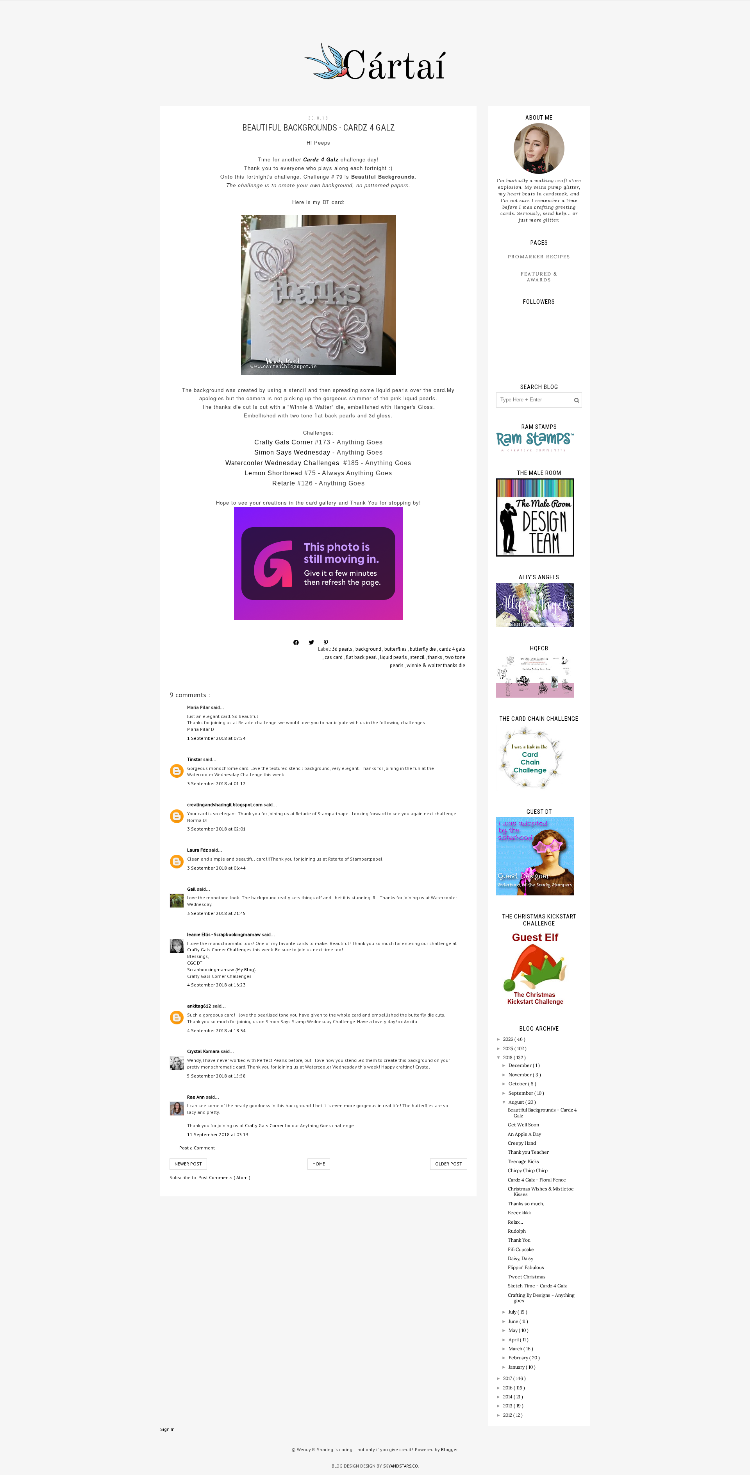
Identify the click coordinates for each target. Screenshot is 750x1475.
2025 (508, 1048)
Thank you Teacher (528, 1152)
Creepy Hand (522, 1143)
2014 (508, 1397)
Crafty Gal (270, 442)
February (519, 1357)
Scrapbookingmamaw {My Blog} (221, 969)
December (521, 1065)
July (513, 1312)
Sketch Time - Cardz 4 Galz (537, 1286)
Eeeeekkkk (519, 1212)
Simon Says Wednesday (292, 452)
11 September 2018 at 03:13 (217, 1134)
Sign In (167, 1429)
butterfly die (423, 649)
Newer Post (188, 1164)
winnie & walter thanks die (436, 665)
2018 (508, 1057)
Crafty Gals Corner (264, 1125)
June (514, 1321)
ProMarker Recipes (539, 257)
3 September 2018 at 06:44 (216, 868)
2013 (508, 1406)
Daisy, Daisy (520, 1258)
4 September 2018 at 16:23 (216, 985)
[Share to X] (311, 642)
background (368, 649)
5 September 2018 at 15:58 (216, 1076)
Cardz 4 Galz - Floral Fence (537, 1180)
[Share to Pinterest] (326, 642)
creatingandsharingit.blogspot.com (225, 804)
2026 (508, 1039)
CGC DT (194, 963)
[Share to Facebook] (296, 642)
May (514, 1330)
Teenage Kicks (523, 1161)
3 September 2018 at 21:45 (216, 913)
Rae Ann (196, 1097)
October (518, 1084)
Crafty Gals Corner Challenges (219, 949)
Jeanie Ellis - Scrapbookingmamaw (224, 934)
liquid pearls (394, 657)
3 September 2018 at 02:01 (216, 829)
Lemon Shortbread (273, 472)
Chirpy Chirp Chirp (528, 1170)
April (514, 1340)
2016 (508, 1388)
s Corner (299, 442)
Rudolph (517, 1231)
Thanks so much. (526, 1203)
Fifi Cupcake (521, 1249)
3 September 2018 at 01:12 (216, 783)
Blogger (449, 1449)
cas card (334, 657)
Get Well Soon (523, 1125)
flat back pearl (362, 657)
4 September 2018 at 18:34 (216, 1030)
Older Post (448, 1164)
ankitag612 (199, 1006)
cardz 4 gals (452, 649)
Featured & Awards (539, 276)
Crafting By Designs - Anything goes (541, 1297)
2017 (508, 1378)
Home (318, 1164)
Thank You (519, 1240)
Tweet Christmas (527, 1277)
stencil (418, 657)
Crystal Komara (204, 1051)
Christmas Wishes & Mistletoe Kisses (541, 1191)
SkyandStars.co (400, 1466)
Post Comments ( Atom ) (224, 1177)
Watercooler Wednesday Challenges (282, 462)
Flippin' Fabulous (526, 1267)
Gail (192, 889)
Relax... (515, 1222)
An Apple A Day (524, 1134)
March (516, 1348)
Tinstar (195, 759)
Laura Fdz (198, 850)
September (521, 1093)
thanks (435, 657)
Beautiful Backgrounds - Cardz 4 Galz (542, 1112)
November (521, 1075)
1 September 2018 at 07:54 (216, 738)
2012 (508, 1415)
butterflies (396, 649)
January (517, 1367)
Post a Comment (197, 1148)
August (517, 1102)
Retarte (283, 483)
